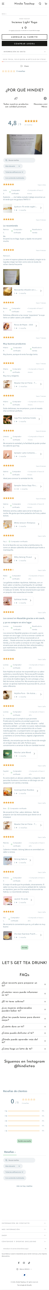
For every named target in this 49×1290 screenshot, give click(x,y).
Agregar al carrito (24, 37)
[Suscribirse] (46, 1248)
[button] (40, 4)
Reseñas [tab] (10, 1152)
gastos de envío (15, 30)
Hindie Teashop (24, 18)
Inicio (4, 14)
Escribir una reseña (24, 1141)
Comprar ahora (24, 44)
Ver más (24, 947)
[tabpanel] (24, 555)
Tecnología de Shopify (24, 1285)
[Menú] (3, 4)
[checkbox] (14, 178)
